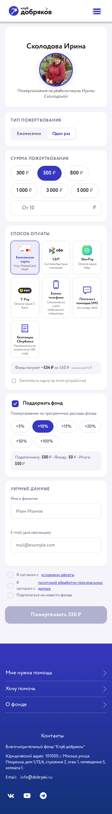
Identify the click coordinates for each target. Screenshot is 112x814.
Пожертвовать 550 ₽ (56, 614)
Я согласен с (45, 575)
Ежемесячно (29, 134)
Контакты (52, 736)
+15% (66, 426)
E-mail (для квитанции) (31, 533)
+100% (46, 441)
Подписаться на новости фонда (44, 595)
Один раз (61, 134)
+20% (90, 426)
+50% (21, 441)
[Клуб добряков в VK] (11, 795)
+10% (43, 426)
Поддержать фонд (43, 403)
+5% (20, 426)
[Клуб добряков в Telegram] (43, 795)
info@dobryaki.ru (36, 777)
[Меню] (97, 10)
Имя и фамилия (24, 499)
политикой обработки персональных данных (70, 586)
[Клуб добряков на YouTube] (26, 795)
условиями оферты (57, 575)
